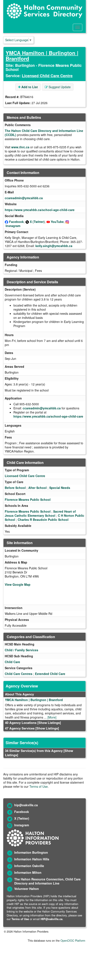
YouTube (57, 221)
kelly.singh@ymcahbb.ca (53, 246)
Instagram (13, 226)
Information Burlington (31, 852)
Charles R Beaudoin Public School (43, 519)
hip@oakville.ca (26, 805)
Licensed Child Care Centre (47, 75)
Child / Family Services (21, 650)
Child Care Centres (18, 674)
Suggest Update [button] (59, 87)
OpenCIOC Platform (72, 941)
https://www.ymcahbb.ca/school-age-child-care (40, 210)
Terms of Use (38, 786)
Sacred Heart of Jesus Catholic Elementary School (40, 513)
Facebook (16, 221)
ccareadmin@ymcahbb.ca (24, 198)
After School (37, 487)
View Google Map (17, 584)
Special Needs (59, 487)
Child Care (12, 662)
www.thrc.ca (20, 147)
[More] (52, 717)
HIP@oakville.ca (51, 919)
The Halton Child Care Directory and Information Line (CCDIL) (44, 132)
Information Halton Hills (31, 859)
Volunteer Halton (26, 888)
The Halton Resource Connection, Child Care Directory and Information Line (47, 881)
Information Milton (27, 872)
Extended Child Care (50, 674)
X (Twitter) (37, 221)
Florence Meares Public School (28, 499)
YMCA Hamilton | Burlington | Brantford (42, 55)
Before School (15, 487)
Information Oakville (29, 866)
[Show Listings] (49, 722)
